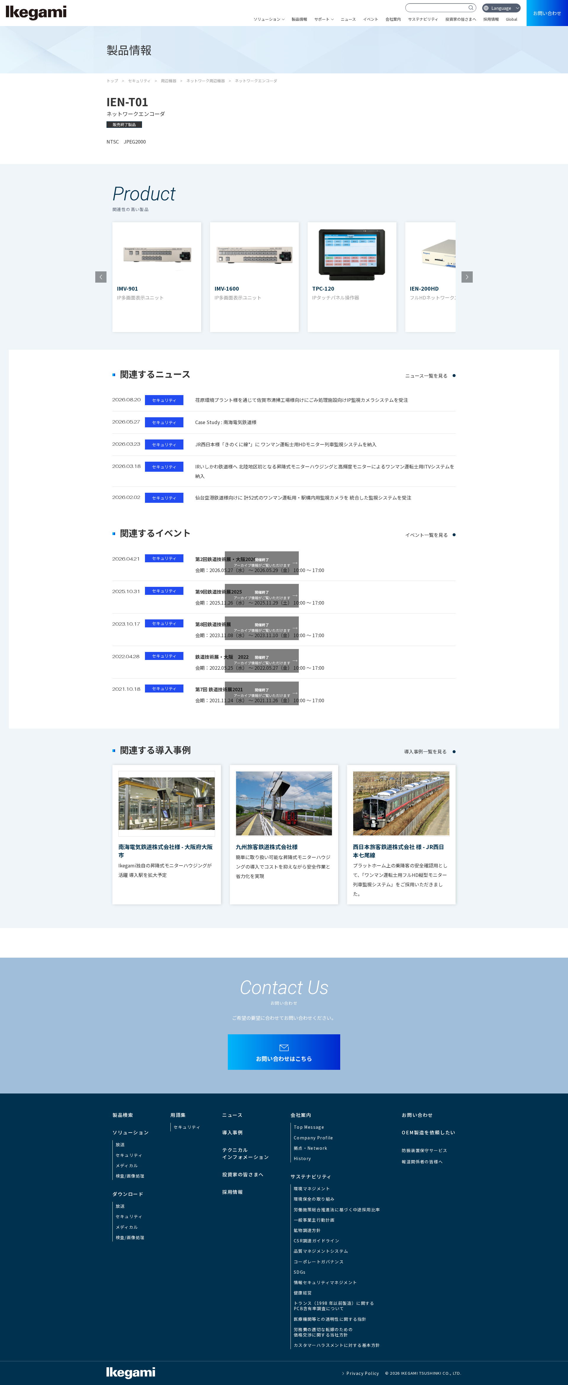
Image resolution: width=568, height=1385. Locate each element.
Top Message (309, 1127)
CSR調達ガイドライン (316, 1240)
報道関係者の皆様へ (422, 1162)
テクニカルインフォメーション (245, 1153)
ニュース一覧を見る (426, 375)
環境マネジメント (312, 1188)
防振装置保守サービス (424, 1150)
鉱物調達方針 (307, 1230)
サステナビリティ (423, 19)
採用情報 (491, 19)
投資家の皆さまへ (461, 19)
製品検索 (122, 1114)
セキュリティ (139, 80)
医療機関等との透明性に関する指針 (330, 1319)
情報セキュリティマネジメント (325, 1282)
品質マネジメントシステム (321, 1251)
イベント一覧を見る (426, 534)
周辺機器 (168, 80)
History (302, 1158)
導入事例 (232, 1132)
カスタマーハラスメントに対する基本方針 (337, 1345)
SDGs (300, 1272)
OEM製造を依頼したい (429, 1132)
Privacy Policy (362, 1373)
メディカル (127, 1165)
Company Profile (313, 1137)
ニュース (348, 19)
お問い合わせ (547, 13)
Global (511, 19)
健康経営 (303, 1292)
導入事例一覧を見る (425, 751)
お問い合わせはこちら (284, 1058)
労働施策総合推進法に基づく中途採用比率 (337, 1209)
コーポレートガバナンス (319, 1261)
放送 (120, 1144)
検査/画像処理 (130, 1175)
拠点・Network (310, 1148)
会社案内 (393, 19)
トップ (112, 80)
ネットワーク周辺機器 (205, 80)
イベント (370, 19)
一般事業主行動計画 (314, 1220)
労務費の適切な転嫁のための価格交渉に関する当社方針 (323, 1332)
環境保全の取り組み (314, 1199)
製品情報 (299, 19)
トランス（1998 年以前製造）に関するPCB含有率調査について (334, 1305)
